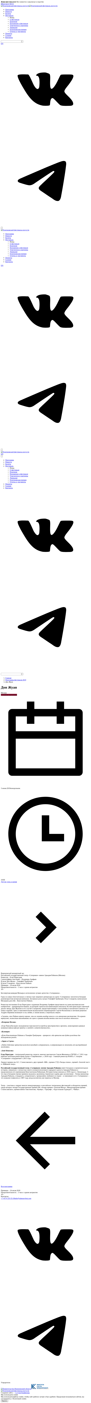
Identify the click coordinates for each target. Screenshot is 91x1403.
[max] (2, 226)
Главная (8, 678)
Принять (4, 1401)
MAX (12, 4)
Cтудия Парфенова (22, 1393)
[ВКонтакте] (45, 133)
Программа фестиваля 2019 (15, 680)
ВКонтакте (5, 4)
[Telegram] (45, 223)
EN (2, 44)
